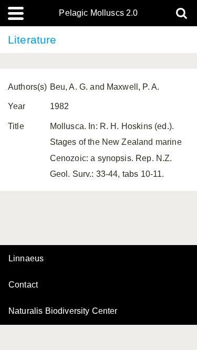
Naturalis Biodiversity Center (63, 311)
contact (23, 284)
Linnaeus (26, 258)
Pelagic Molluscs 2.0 (98, 13)
